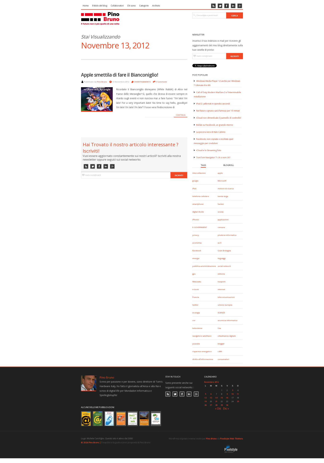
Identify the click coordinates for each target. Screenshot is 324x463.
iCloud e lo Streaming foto (208, 150)
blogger (221, 343)
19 (206, 401)
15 (222, 397)
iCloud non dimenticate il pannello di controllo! (218, 117)
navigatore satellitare (201, 336)
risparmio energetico (202, 351)
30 (227, 405)
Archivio (156, 5)
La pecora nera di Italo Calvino (210, 132)
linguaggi (222, 258)
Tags (203, 165)
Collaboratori (117, 5)
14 (216, 397)
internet (221, 289)
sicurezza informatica (227, 320)
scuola (220, 212)
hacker (221, 204)
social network (224, 266)
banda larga (223, 196)
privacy (195, 235)
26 (206, 405)
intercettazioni (199, 173)
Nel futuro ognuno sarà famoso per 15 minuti (218, 110)
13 (211, 397)
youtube (196, 343)
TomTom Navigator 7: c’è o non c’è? (213, 157)
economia (196, 243)
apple (220, 173)
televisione (197, 328)
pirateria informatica (227, 235)
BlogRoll (228, 165)
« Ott (218, 408)
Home (86, 5)
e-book (195, 289)
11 (238, 394)
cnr (193, 320)
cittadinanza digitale (227, 336)
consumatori (223, 359)
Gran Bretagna (224, 250)
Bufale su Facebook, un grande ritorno (214, 124)
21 (216, 401)
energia (195, 258)
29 (222, 405)
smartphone (198, 204)
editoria (221, 274)
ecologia (196, 312)
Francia (195, 297)
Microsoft (222, 180)
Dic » (226, 408)
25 (238, 401)
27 (211, 405)
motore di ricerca (226, 188)
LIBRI (220, 351)
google (195, 180)
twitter (195, 305)
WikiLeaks (196, 281)
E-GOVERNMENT (199, 227)
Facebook (196, 250)
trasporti (221, 281)
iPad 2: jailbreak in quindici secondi (213, 103)
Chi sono (131, 5)
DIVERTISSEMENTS (142, 81)
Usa (219, 328)
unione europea (225, 305)
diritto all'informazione (202, 359)
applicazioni (223, 219)
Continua (180, 115)
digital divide (198, 212)
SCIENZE (221, 312)
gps (193, 274)
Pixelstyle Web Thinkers (231, 438)
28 (216, 405)
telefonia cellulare (200, 196)
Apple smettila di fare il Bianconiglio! (119, 75)
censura (221, 227)
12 (206, 397)
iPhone (195, 219)
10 (233, 394)
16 (227, 397)
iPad (194, 188)
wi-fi (219, 243)
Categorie (144, 5)
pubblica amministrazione (204, 266)
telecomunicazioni (226, 297)
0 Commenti (161, 81)
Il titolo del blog (99, 5)
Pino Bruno (102, 81)
